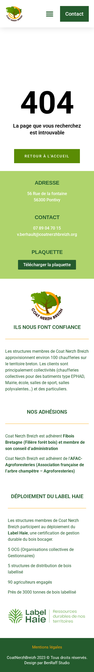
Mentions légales (47, 647)
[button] (49, 14)
